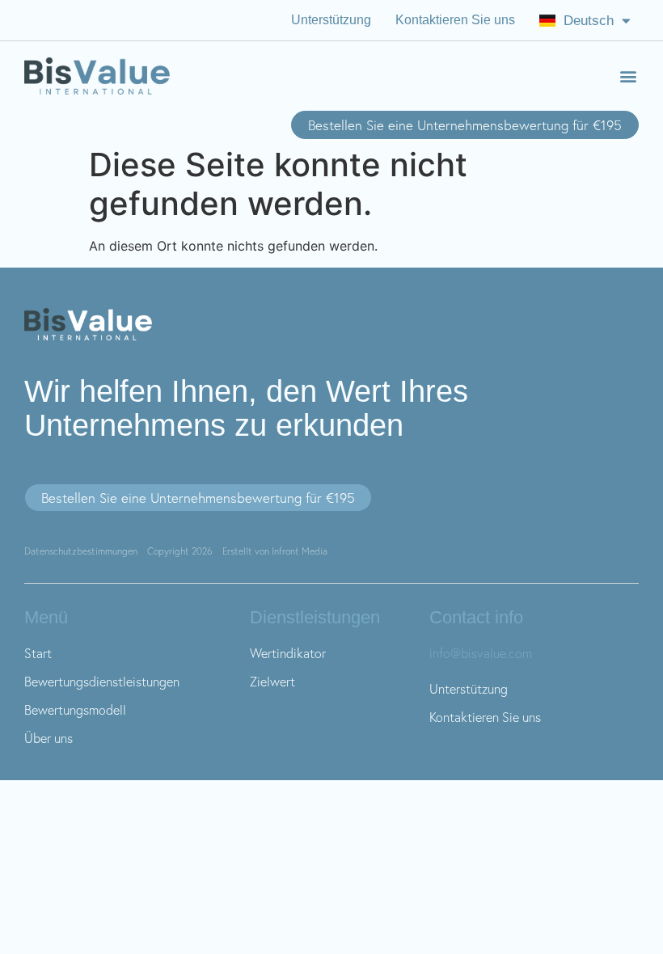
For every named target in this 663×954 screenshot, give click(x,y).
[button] (627, 76)
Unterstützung (331, 20)
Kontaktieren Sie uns (455, 20)
